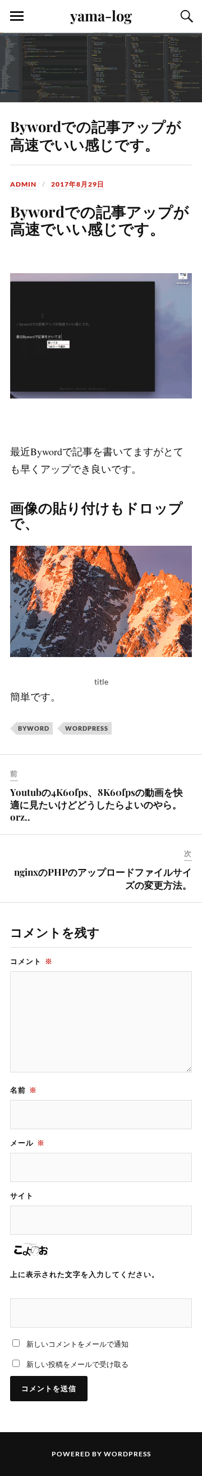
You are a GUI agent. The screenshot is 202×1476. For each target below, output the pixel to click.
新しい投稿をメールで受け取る (77, 1364)
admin (23, 184)
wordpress (86, 728)
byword (33, 728)
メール (27, 1142)
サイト (22, 1195)
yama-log (101, 15)
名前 (23, 1089)
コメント (31, 961)
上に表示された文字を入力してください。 (84, 1274)
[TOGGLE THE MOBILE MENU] (17, 16)
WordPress (127, 1454)
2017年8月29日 (77, 184)
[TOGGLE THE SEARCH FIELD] (185, 16)
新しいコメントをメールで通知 (77, 1343)
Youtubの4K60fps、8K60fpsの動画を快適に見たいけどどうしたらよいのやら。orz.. (96, 804)
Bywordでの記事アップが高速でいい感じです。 (95, 134)
